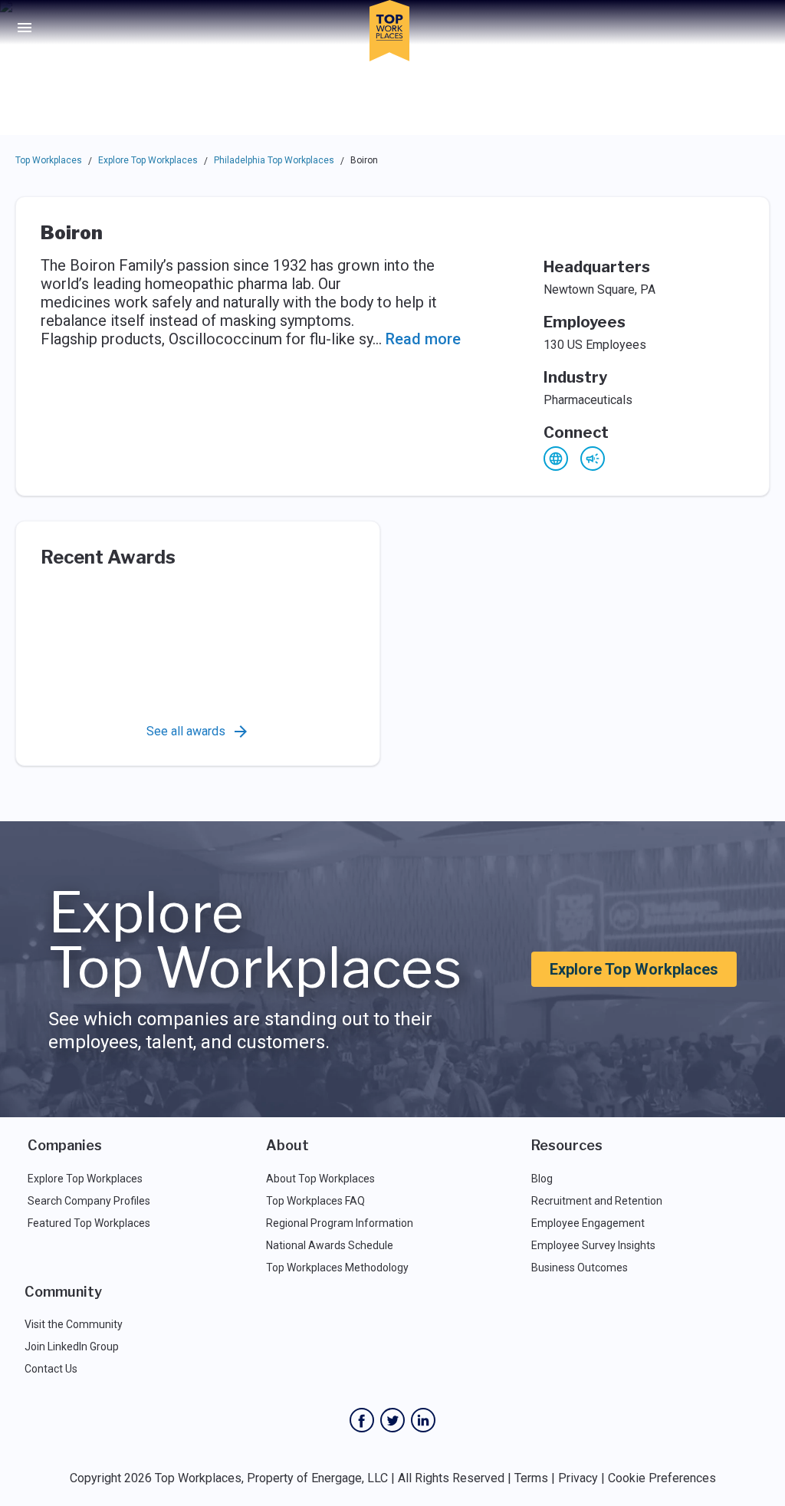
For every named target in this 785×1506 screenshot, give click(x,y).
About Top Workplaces (320, 1178)
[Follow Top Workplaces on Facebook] (362, 1420)
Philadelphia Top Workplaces (274, 160)
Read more (423, 339)
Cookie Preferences (662, 1478)
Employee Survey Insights (593, 1245)
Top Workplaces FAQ (315, 1201)
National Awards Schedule (329, 1245)
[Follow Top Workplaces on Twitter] (392, 1420)
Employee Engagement (588, 1223)
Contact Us (51, 1369)
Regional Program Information (339, 1223)
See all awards (185, 731)
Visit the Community (74, 1324)
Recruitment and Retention (596, 1201)
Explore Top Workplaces (148, 160)
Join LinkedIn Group (72, 1346)
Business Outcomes (579, 1267)
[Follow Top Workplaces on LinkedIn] (423, 1420)
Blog (542, 1178)
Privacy (578, 1478)
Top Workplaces (48, 160)
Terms (531, 1478)
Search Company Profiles (89, 1201)
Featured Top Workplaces (89, 1223)
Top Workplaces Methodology (337, 1267)
